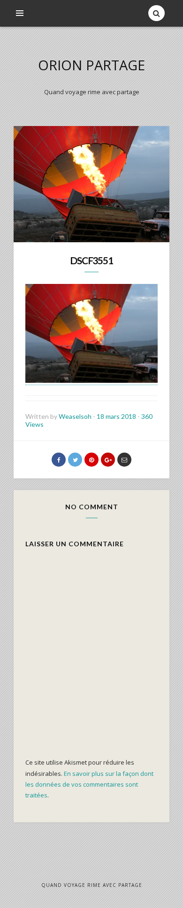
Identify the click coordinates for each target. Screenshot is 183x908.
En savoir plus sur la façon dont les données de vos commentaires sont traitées (89, 784)
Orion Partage (91, 65)
